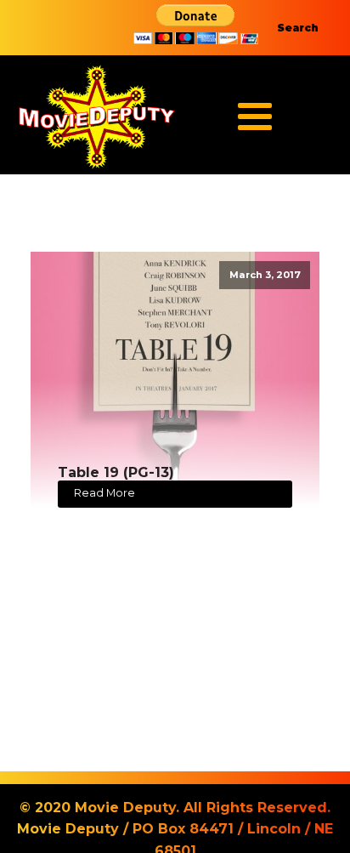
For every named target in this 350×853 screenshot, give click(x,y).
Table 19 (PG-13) (116, 472)
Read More (104, 492)
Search (298, 27)
